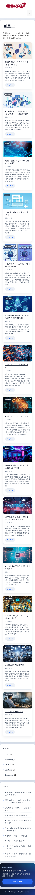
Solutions (8, 770)
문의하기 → (17, 881)
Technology (9, 775)
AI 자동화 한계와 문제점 (15, 665)
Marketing (9, 760)
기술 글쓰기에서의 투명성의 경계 (17, 815)
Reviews (8, 765)
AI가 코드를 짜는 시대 (14, 712)
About (7, 754)
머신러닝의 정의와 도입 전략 (16, 416)
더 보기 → (10, 85)
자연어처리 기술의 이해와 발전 (16, 836)
